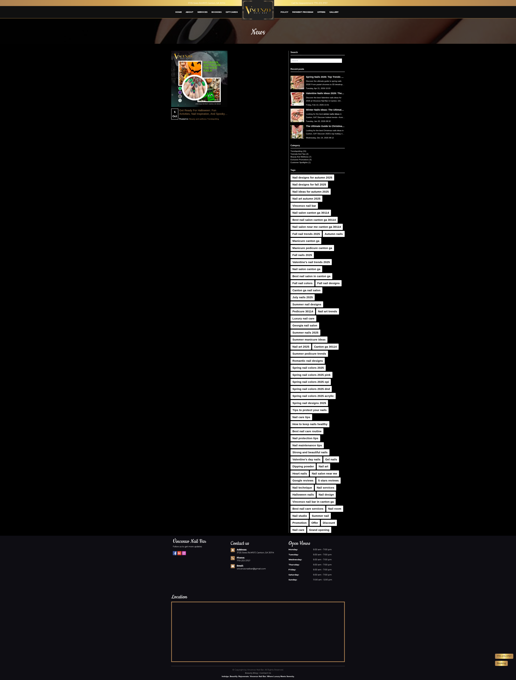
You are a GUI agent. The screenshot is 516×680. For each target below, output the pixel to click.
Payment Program (302, 12)
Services (202, 12)
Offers (321, 12)
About (189, 12)
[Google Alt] (179, 553)
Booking (217, 12)
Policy (284, 12)
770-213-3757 (320, 3)
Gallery (333, 12)
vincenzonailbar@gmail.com (251, 568)
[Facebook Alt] (175, 553)
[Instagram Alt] (184, 553)
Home (178, 12)
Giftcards (232, 12)
